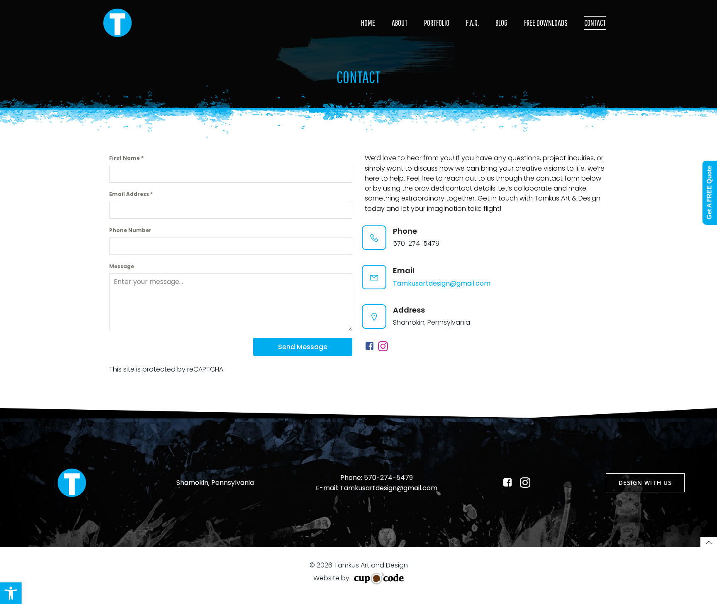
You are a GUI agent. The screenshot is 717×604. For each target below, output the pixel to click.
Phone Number (130, 230)
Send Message (302, 347)
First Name (126, 157)
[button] (11, 593)
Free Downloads (546, 22)
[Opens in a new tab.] (371, 346)
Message (121, 266)
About (399, 22)
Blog (501, 22)
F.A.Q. (472, 22)
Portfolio (436, 22)
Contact (595, 22)
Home (368, 22)
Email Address (131, 194)
